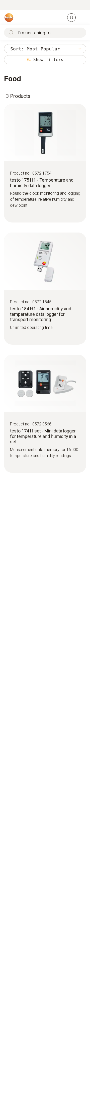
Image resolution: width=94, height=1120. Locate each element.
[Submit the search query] (10, 33)
